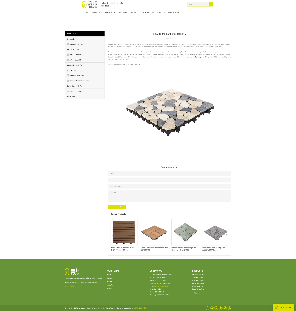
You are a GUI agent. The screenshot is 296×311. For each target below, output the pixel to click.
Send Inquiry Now (116, 207)
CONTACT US (173, 12)
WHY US (145, 12)
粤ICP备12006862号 (139, 308)
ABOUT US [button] (109, 12)
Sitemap (197, 293)
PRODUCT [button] (96, 12)
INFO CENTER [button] (158, 12)
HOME (86, 12)
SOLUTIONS (123, 12)
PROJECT (135, 12)
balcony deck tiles (201, 57)
